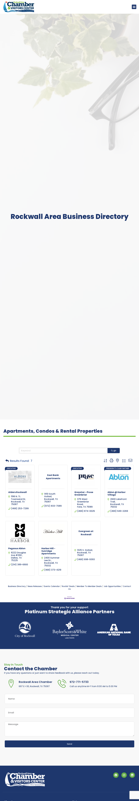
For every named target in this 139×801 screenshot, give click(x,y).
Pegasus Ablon (16, 548)
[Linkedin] (132, 775)
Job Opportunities (112, 586)
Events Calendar (52, 586)
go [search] (114, 450)
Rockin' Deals (68, 586)
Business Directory (17, 586)
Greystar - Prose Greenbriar (83, 493)
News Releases (35, 586)
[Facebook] (116, 775)
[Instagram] (124, 775)
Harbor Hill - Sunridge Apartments (48, 551)
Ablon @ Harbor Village (117, 493)
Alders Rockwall (17, 492)
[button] (134, 7)
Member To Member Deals (89, 586)
